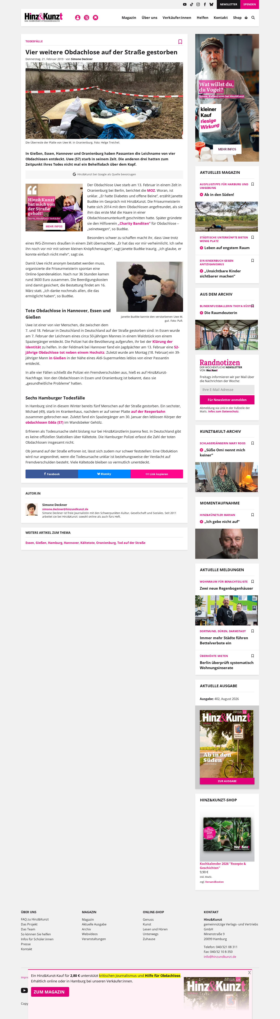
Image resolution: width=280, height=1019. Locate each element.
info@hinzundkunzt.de (220, 957)
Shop (237, 17)
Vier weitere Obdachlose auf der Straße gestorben (102, 52)
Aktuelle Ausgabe (94, 924)
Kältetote (87, 543)
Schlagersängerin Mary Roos (223, 443)
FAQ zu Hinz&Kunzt (35, 919)
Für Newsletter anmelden (227, 400)
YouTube (185, 4)
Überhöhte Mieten (214, 656)
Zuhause (149, 939)
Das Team (28, 929)
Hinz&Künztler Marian (217, 515)
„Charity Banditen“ (134, 223)
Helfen (203, 17)
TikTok (191, 4)
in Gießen (57, 358)
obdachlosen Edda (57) (44, 422)
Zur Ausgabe (227, 781)
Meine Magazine (86, 17)
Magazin (129, 17)
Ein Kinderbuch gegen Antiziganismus (217, 262)
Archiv (86, 929)
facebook (205, 4)
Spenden (249, 4)
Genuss (148, 919)
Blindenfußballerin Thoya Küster (227, 306)
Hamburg (55, 543)
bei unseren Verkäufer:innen (109, 981)
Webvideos (90, 934)
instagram (198, 4)
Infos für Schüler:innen (37, 939)
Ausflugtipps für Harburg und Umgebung (224, 186)
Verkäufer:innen (177, 17)
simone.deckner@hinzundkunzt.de (65, 509)
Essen (30, 543)
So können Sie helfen (36, 934)
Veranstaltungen (94, 939)
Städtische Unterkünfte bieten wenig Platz (224, 239)
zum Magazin (49, 992)
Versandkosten (214, 882)
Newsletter (228, 4)
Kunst (147, 924)
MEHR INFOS (54, 226)
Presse (26, 944)
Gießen (41, 543)
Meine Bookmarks (95, 17)
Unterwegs (150, 934)
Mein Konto (78, 17)
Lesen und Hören (155, 929)
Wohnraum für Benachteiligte (224, 581)
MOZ (151, 190)
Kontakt (221, 17)
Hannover (71, 543)
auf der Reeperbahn (148, 411)
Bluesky (211, 4)
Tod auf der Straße (131, 543)
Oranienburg (106, 543)
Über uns (150, 17)
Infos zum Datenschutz (223, 411)
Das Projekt (29, 924)
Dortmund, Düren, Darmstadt (223, 631)
